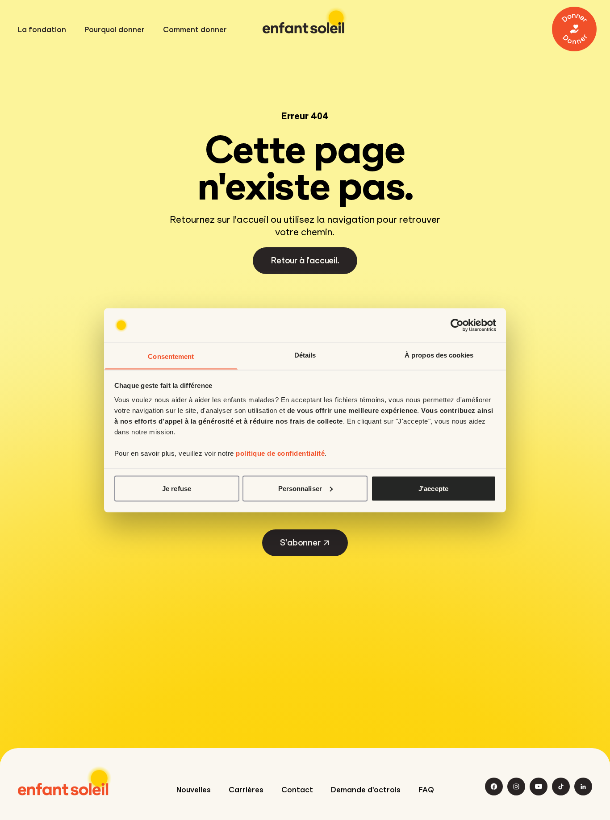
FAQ (426, 790)
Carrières (246, 790)
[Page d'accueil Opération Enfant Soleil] (65, 780)
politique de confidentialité (280, 453)
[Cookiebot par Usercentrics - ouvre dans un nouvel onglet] (457, 325)
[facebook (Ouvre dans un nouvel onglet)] (494, 786)
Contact (297, 790)
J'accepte (433, 488)
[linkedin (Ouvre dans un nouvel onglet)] (583, 786)
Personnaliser (300, 488)
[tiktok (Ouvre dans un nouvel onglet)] (561, 786)
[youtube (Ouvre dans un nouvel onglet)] (538, 786)
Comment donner (195, 29)
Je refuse (176, 488)
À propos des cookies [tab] (439, 354)
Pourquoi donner (114, 29)
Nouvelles (193, 790)
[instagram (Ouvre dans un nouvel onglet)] (516, 786)
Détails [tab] (305, 354)
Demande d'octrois (366, 790)
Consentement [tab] (171, 356)
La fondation (42, 29)
